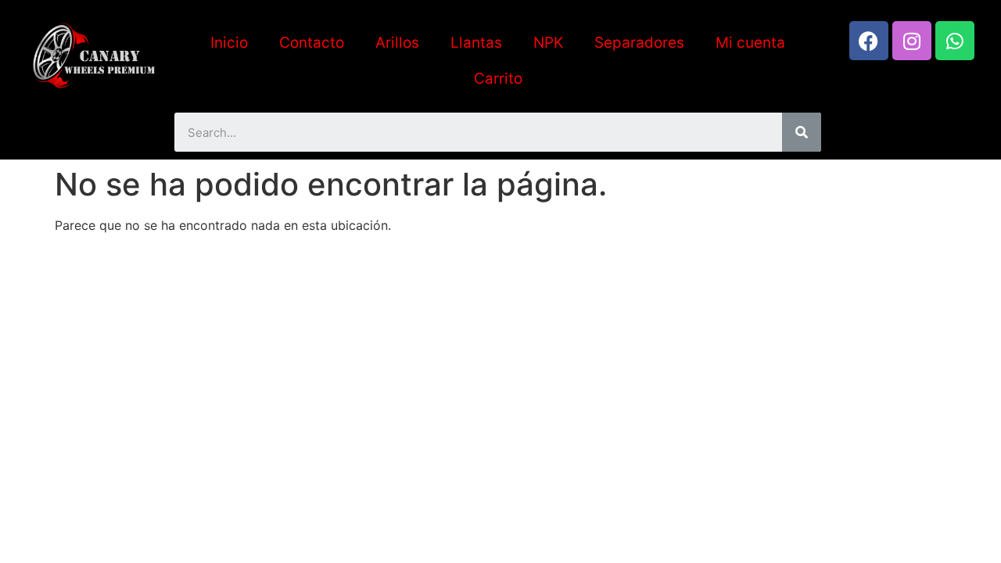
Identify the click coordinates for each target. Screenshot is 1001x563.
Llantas (476, 43)
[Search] (801, 132)
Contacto (311, 43)
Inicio (229, 43)
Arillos (397, 43)
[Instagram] (911, 40)
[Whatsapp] (954, 40)
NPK (548, 43)
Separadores (639, 43)
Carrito (498, 79)
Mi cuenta (750, 43)
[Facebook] (868, 40)
